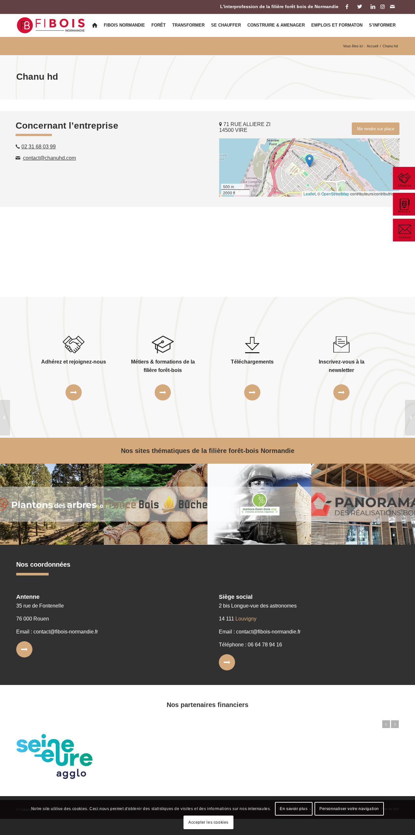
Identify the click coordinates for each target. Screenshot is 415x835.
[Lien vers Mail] (392, 6)
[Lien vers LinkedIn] (372, 6)
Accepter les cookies (208, 822)
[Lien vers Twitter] (359, 6)
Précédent (386, 724)
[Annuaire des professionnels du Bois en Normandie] (403, 204)
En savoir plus (293, 808)
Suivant (395, 724)
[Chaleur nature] (5, 417)
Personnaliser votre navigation (349, 808)
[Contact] (403, 230)
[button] (309, 161)
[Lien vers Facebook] (346, 6)
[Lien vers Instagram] (382, 6)
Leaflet (309, 193)
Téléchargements (252, 362)
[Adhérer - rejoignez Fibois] (403, 178)
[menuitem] (95, 25)
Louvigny (245, 618)
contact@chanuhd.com (49, 158)
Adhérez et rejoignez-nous (73, 362)
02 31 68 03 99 (38, 146)
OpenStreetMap (335, 193)
